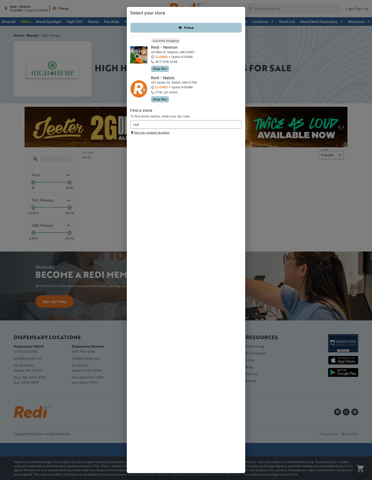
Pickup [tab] (189, 27)
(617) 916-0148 (166, 62)
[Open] (238, 124)
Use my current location (151, 132)
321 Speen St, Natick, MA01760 (174, 82)
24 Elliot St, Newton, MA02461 (173, 52)
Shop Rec (160, 68)
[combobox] (182, 124)
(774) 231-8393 (166, 92)
